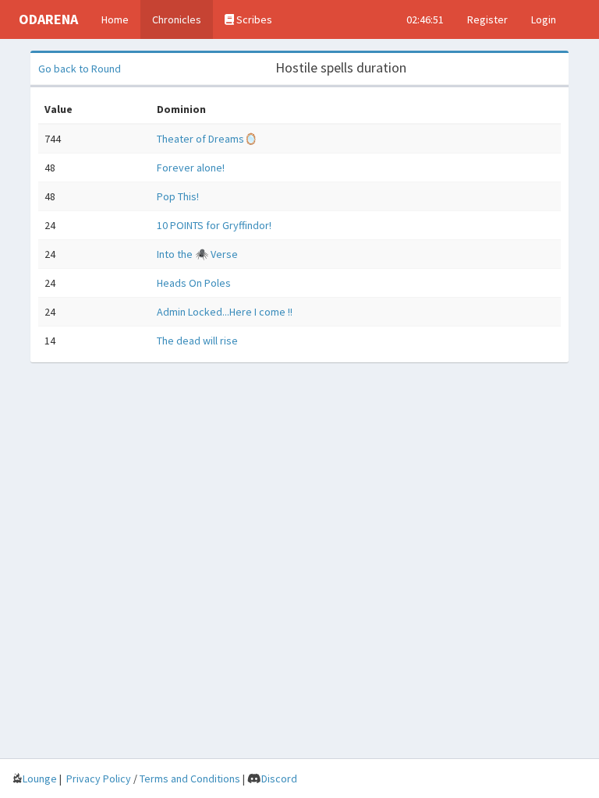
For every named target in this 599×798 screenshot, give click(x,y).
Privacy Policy (98, 779)
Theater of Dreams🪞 (207, 139)
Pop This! (178, 196)
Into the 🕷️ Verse (197, 254)
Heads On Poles (194, 283)
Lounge (40, 779)
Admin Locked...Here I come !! (224, 312)
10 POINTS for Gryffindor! (214, 225)
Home (115, 19)
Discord (279, 779)
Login (543, 19)
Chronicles (176, 19)
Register (487, 19)
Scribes (253, 19)
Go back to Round (79, 69)
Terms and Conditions (190, 779)
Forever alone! (191, 168)
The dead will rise (197, 341)
